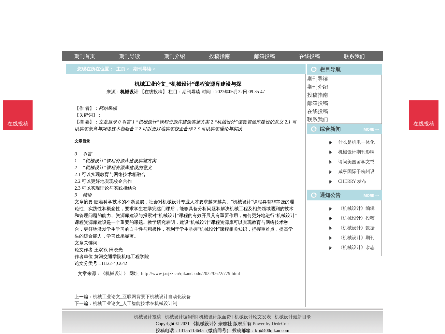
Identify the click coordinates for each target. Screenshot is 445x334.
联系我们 (317, 119)
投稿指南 (317, 95)
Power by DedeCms (271, 323)
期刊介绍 (317, 87)
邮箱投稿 (317, 103)
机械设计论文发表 (253, 316)
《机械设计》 (114, 273)
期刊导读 (317, 78)
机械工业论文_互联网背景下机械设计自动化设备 (142, 296)
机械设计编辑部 (181, 316)
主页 (120, 68)
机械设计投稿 (147, 316)
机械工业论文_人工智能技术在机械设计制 (135, 303)
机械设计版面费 (215, 316)
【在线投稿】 (153, 91)
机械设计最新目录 (293, 316)
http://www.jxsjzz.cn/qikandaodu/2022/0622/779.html (190, 273)
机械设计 (129, 91)
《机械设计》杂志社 (211, 323)
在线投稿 (317, 111)
